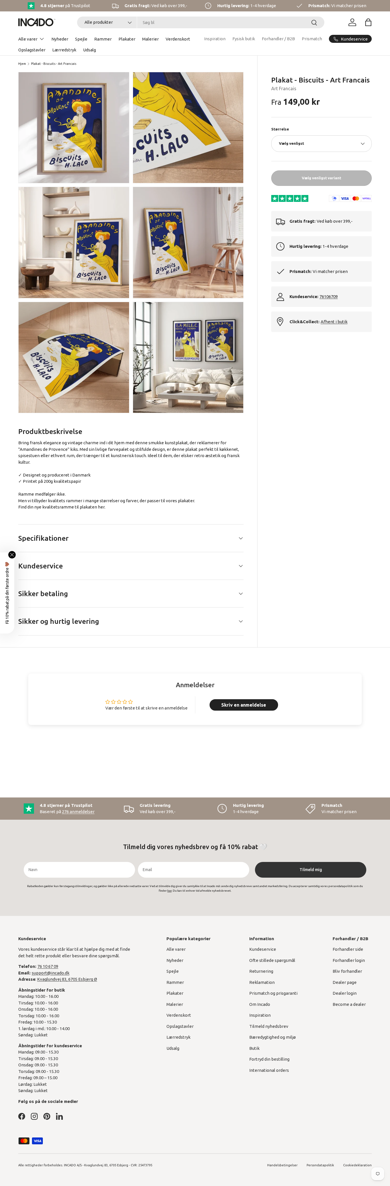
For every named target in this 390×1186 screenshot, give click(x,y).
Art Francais (283, 88)
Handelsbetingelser (282, 1165)
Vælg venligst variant (321, 178)
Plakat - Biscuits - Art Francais (53, 63)
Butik (254, 1048)
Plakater (126, 39)
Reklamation (262, 982)
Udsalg (89, 49)
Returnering (261, 971)
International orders (269, 1070)
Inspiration (215, 38)
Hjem (22, 63)
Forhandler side (348, 949)
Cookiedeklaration (357, 1165)
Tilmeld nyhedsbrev (268, 1026)
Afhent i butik (334, 321)
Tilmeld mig (310, 869)
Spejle (81, 39)
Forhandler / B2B (278, 38)
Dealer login (345, 993)
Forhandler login (349, 960)
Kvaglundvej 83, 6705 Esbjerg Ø (67, 979)
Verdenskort (178, 39)
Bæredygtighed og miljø (272, 1037)
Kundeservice (262, 949)
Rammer (103, 39)
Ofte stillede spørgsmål (272, 960)
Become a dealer (349, 1004)
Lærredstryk (64, 49)
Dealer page (345, 982)
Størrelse (280, 129)
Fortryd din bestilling (269, 1059)
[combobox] (200, 22)
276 (78, 811)
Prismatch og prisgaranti (273, 993)
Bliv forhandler (347, 971)
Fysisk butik (243, 38)
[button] (368, 22)
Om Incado (259, 1004)
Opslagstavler (31, 49)
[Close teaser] (12, 554)
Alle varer (27, 39)
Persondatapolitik (320, 1165)
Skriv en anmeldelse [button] (243, 704)
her (101, 506)
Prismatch (312, 38)
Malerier (150, 39)
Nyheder (59, 39)
